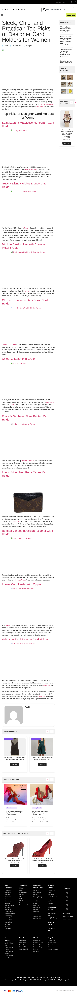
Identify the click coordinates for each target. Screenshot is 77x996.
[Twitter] (67, 905)
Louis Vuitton (16, 521)
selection (42, 696)
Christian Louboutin (9, 345)
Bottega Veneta (20, 580)
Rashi (27, 707)
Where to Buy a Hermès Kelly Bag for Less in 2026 (65, 28)
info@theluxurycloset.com (56, 918)
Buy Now (14, 764)
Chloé (12, 404)
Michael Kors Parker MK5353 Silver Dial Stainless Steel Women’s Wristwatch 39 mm (42, 860)
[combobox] (58, 9)
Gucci (26, 228)
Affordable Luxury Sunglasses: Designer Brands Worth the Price (65, 52)
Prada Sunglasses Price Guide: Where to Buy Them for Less (66, 63)
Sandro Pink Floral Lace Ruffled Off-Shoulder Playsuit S (15, 758)
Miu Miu (27, 291)
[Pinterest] (67, 908)
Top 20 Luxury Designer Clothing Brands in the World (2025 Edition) (41, 813)
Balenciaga (50, 402)
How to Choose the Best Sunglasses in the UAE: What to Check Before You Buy (66, 40)
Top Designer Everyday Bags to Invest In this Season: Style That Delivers (15, 813)
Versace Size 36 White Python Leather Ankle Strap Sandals (14, 859)
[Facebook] (67, 892)
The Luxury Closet (46, 104)
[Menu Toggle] (2, 15)
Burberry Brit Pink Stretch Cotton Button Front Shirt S (67, 131)
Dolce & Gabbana (28, 461)
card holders (40, 106)
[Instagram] (67, 896)
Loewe (8, 625)
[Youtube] (67, 900)
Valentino (46, 685)
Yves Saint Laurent (31, 169)
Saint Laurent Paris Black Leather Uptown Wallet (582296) (42, 758)
